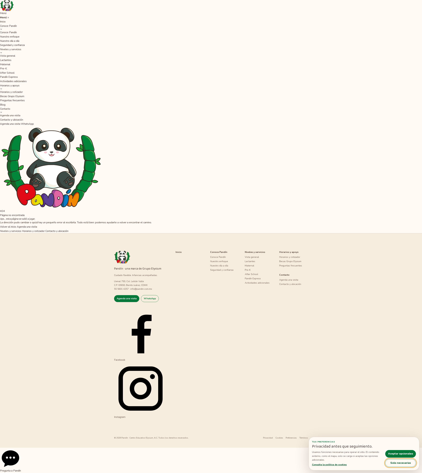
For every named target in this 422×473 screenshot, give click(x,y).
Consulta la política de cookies (329, 464)
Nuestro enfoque (9, 36)
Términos (303, 438)
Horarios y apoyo (9, 85)
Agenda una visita (10, 115)
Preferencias (291, 438)
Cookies (279, 438)
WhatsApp (27, 124)
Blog (2, 105)
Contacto (5, 109)
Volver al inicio (8, 227)
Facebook (119, 360)
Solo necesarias (400, 463)
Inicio (3, 21)
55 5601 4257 (121, 289)
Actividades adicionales (13, 81)
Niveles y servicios (10, 49)
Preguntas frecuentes (12, 100)
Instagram (119, 417)
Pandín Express (9, 77)
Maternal (5, 64)
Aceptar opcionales (400, 453)
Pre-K (3, 68)
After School (7, 73)
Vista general (7, 56)
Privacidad (268, 438)
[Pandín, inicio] (211, 5)
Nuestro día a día (9, 41)
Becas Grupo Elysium (12, 96)
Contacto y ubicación (11, 120)
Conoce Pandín (8, 26)
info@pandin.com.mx (141, 289)
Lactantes (5, 60)
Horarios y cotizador (11, 92)
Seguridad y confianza (12, 45)
